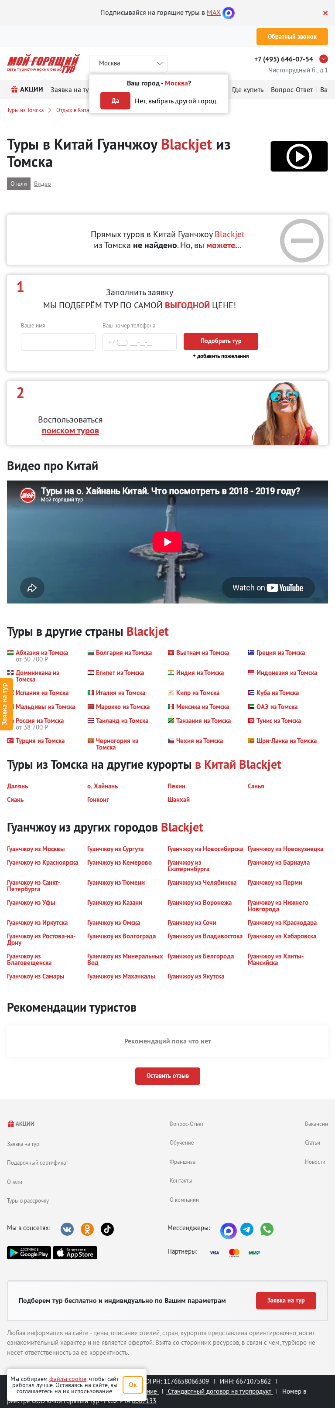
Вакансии (316, 1123)
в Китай (215, 764)
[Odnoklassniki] (87, 1229)
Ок (133, 1384)
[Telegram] (246, 1229)
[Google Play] (29, 1252)
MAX (214, 12)
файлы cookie (67, 1379)
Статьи (312, 1142)
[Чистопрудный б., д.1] (326, 59)
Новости (315, 1161)
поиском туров (70, 430)
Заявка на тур (23, 1143)
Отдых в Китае (74, 109)
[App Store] (75, 1252)
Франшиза (182, 1161)
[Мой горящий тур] (43, 63)
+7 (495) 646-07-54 (283, 59)
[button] (299, 156)
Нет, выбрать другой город (175, 100)
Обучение (182, 1142)
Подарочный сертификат (37, 1162)
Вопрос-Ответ (187, 1123)
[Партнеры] (238, 1252)
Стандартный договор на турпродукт (219, 1391)
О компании (184, 1199)
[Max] (228, 12)
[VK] (67, 1229)
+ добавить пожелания (221, 356)
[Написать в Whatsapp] (266, 1229)
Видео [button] (42, 184)
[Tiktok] (107, 1229)
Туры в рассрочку (28, 1200)
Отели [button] (18, 184)
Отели (14, 1181)
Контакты (181, 1180)
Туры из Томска (25, 109)
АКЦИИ (24, 1124)
